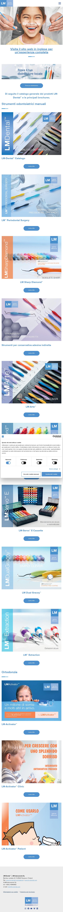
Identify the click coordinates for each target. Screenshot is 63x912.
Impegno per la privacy (27, 892)
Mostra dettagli (53, 469)
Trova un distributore (31, 85)
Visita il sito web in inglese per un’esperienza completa (31, 51)
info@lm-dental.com (14, 887)
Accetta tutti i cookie (51, 474)
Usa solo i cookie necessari (31, 474)
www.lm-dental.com (31, 880)
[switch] (23, 463)
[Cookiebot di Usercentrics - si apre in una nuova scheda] (54, 436)
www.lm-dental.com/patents (14, 880)
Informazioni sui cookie (10, 892)
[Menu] (59, 3)
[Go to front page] (9, 3)
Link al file (31, 166)
